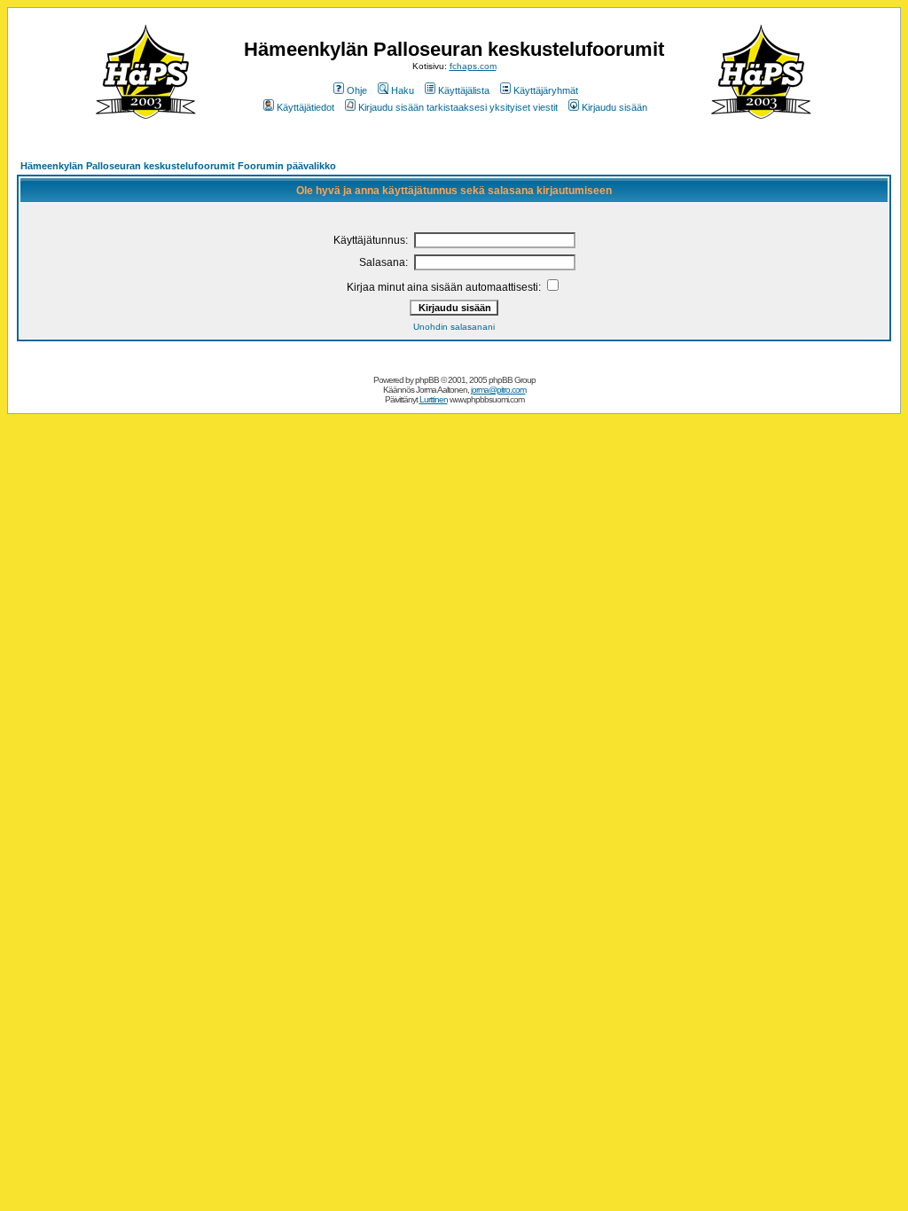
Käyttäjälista (463, 90)
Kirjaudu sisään (614, 107)
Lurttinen (433, 399)
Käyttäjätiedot (305, 107)
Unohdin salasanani (454, 327)
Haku (402, 90)
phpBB (427, 380)
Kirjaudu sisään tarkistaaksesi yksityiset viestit (458, 107)
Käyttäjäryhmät (545, 90)
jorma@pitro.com (498, 390)
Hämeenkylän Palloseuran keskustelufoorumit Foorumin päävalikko (178, 165)
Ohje (357, 90)
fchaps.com (473, 66)
